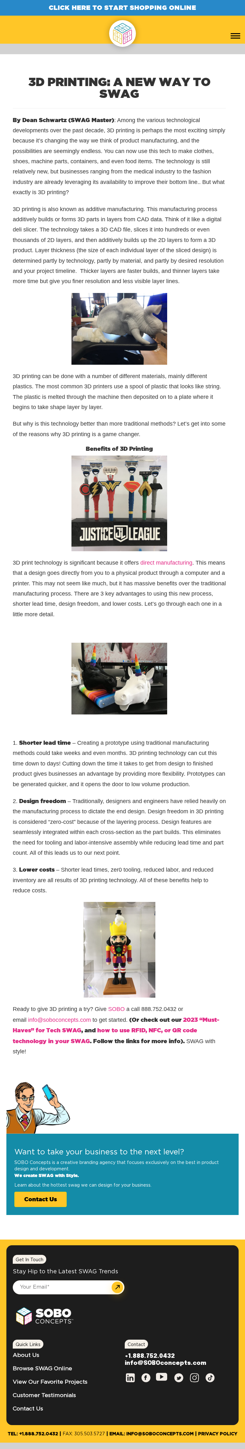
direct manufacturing (166, 563)
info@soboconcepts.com (59, 1020)
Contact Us (40, 1199)
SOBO (116, 1009)
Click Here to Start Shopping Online (122, 7)
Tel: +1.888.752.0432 (33, 1434)
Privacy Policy (217, 1434)
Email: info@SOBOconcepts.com (151, 1434)
